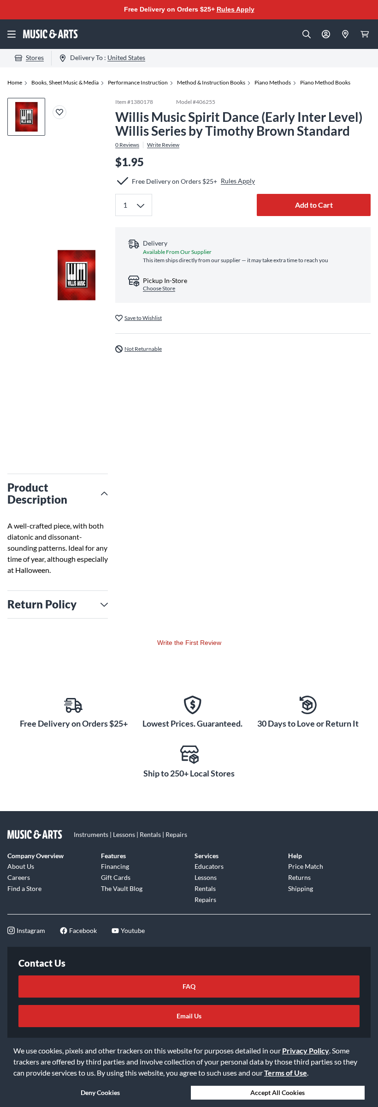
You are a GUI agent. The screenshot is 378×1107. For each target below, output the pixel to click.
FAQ (189, 986)
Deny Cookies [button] (100, 1092)
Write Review (163, 145)
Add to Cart (314, 204)
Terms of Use (285, 1072)
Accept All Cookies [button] (277, 1092)
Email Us (189, 1016)
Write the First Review (189, 642)
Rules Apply (235, 9)
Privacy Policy (305, 1050)
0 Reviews (127, 145)
